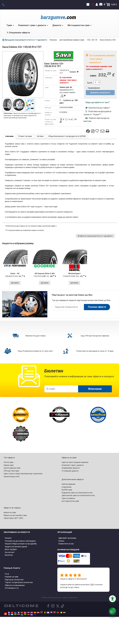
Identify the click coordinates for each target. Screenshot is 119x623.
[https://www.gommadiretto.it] (18, 612)
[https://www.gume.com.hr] (18, 614)
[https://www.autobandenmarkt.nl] (28, 612)
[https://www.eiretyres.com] (61, 612)
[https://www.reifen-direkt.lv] (28, 614)
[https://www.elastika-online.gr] (12, 614)
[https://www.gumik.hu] (64, 612)
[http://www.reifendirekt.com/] (35, 614)
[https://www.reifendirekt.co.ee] (22, 614)
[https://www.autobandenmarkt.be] (45, 612)
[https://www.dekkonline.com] (22, 612)
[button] (112, 598)
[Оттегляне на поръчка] (93, 4)
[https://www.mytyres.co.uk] (31, 612)
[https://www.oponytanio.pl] (5, 614)
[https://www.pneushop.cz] (51, 612)
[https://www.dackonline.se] (15, 612)
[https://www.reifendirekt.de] (5, 612)
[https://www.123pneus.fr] (9, 612)
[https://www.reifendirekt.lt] (25, 614)
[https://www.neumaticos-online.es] (35, 612)
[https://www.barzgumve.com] (15, 614)
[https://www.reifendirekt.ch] (12, 612)
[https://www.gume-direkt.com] (41, 612)
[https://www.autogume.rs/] (31, 614)
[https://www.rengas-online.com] (48, 612)
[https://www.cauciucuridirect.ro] (9, 614)
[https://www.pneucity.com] (58, 612)
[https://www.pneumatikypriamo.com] (54, 612)
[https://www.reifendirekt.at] (38, 612)
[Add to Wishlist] (97, 131)
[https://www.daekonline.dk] (25, 612)
